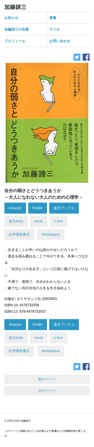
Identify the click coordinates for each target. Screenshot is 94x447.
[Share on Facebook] (86, 57)
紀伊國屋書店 (19, 234)
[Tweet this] (76, 57)
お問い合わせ (59, 41)
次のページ (47, 390)
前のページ (47, 379)
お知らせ (11, 18)
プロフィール (14, 41)
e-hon (58, 221)
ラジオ (54, 29)
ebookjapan (51, 234)
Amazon (15, 208)
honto (38, 221)
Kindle (38, 208)
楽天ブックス (64, 208)
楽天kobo (16, 221)
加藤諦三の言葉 (16, 29)
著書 (52, 18)
